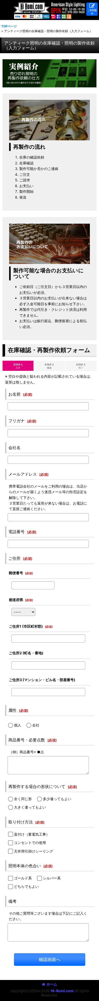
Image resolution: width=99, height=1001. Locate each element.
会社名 (14, 447)
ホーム (51, 984)
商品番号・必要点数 (26, 739)
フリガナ (16, 420)
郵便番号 (16, 573)
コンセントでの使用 (30, 842)
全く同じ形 (23, 799)
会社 (35, 725)
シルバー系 (52, 878)
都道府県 (16, 600)
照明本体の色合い (24, 865)
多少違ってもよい (57, 799)
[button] (92, 9)
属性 (12, 710)
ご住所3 (42, 680)
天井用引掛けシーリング (33, 851)
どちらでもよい (26, 886)
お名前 (14, 394)
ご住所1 (26, 626)
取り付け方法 (20, 821)
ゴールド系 (23, 878)
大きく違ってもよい (30, 807)
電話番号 (16, 531)
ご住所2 (26, 653)
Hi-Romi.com (62, 991)
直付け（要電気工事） (32, 834)
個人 (17, 725)
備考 (12, 901)
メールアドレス (22, 474)
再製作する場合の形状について (36, 786)
